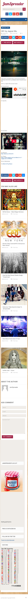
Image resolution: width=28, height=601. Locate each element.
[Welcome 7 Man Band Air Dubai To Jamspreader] (14, 294)
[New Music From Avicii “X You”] (14, 326)
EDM (6, 23)
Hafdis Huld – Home (8, 370)
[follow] (12, 491)
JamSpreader (5, 33)
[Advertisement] (14, 48)
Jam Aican (6, 310)
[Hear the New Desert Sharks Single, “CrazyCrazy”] (14, 263)
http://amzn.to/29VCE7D (7, 153)
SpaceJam (6, 214)
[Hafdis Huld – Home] (14, 358)
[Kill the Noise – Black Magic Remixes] (14, 199)
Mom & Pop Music (7, 164)
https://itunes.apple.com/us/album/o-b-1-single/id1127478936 (11, 158)
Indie (10, 23)
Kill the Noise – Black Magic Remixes (13, 212)
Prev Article (7, 42)
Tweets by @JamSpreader (7, 540)
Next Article (18, 42)
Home (2, 23)
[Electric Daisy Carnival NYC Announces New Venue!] (14, 231)
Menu (3, 19)
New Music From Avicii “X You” (11, 339)
